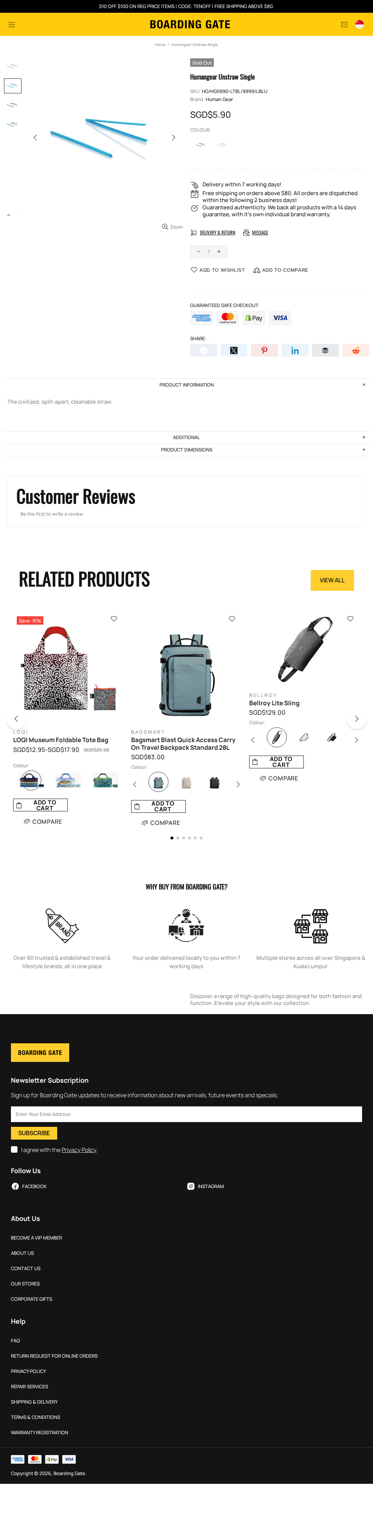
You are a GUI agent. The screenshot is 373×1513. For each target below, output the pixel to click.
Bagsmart (148, 732)
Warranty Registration (39, 1432)
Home (160, 44)
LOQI (21, 732)
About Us (22, 1253)
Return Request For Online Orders (54, 1356)
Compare (47, 822)
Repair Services (29, 1387)
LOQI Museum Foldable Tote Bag (60, 740)
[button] (22, 720)
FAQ (15, 1341)
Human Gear (219, 99)
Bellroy (263, 695)
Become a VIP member (36, 1238)
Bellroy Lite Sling (274, 703)
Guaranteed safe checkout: (224, 305)
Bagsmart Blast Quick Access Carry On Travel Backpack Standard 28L (183, 743)
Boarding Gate (190, 24)
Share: (198, 338)
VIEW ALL (332, 580)
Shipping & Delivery (34, 1402)
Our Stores (25, 1284)
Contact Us (25, 1268)
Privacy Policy (79, 1150)
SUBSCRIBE (34, 1133)
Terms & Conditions (35, 1417)
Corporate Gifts (31, 1299)
